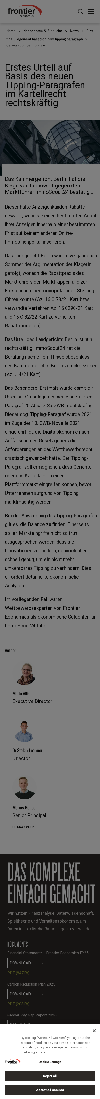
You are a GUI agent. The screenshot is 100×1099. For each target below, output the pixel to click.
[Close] (94, 1030)
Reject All (50, 1076)
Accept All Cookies (50, 1090)
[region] (50, 1061)
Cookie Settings (50, 1062)
